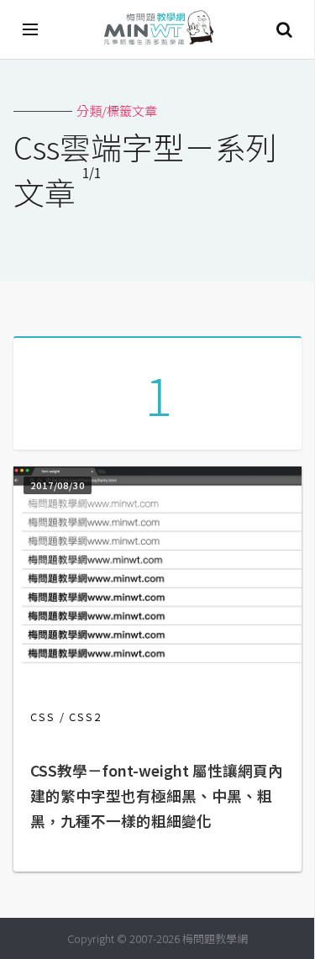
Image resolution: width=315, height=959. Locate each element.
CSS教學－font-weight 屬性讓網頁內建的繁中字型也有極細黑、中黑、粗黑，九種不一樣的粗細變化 (156, 795)
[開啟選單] (31, 29)
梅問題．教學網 (158, 30)
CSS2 (85, 717)
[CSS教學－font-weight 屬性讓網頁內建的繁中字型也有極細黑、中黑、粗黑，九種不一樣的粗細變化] (157, 663)
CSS (42, 717)
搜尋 (284, 29)
